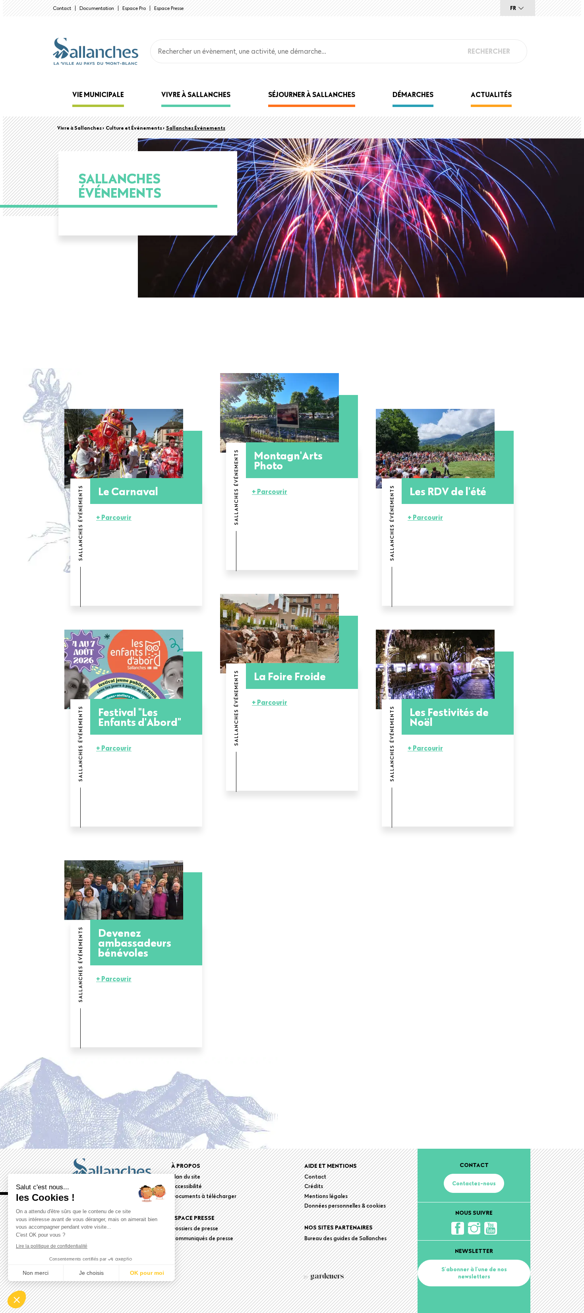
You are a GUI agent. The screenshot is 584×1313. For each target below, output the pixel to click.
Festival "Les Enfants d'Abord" (139, 717)
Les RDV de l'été (448, 491)
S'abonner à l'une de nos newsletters (474, 1273)
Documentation (96, 8)
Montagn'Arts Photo (288, 460)
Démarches (413, 94)
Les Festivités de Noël (449, 717)
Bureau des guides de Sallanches (345, 1238)
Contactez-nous (474, 1183)
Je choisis (91, 1273)
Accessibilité (186, 1186)
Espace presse (169, 8)
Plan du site (185, 1176)
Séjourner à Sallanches (311, 94)
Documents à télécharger (203, 1196)
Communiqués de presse (202, 1238)
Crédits (313, 1186)
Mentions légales (326, 1196)
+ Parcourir (113, 517)
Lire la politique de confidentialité (51, 1246)
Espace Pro (134, 8)
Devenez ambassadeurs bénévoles (134, 942)
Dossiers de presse (194, 1228)
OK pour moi (147, 1273)
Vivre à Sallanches (195, 94)
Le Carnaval (128, 491)
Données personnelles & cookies (345, 1205)
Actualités (491, 94)
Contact (62, 8)
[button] (16, 1299)
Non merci (35, 1273)
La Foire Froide (290, 676)
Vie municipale (98, 94)
